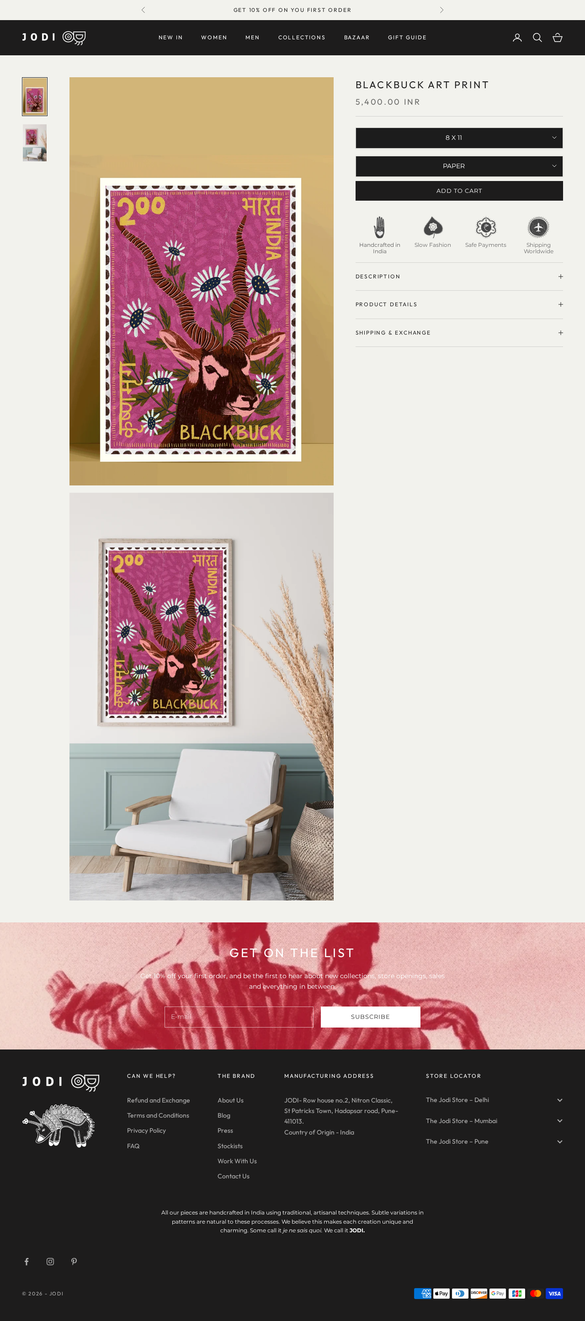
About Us (231, 1100)
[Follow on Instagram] (50, 1261)
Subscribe (370, 1016)
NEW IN (171, 37)
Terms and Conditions (158, 1115)
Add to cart (459, 190)
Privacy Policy (146, 1130)
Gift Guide (407, 37)
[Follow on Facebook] (26, 1261)
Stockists (230, 1146)
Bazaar (357, 37)
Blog (224, 1115)
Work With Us (237, 1161)
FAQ (133, 1146)
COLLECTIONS (302, 37)
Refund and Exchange (158, 1100)
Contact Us (234, 1176)
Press (225, 1130)
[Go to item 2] (35, 142)
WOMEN (214, 37)
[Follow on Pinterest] (74, 1261)
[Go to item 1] (35, 96)
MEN (252, 37)
